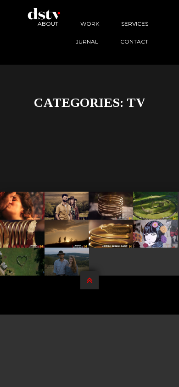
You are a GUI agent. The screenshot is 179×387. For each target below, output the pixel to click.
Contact (134, 41)
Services (134, 23)
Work (89, 23)
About (48, 23)
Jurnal (87, 41)
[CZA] (22, 262)
